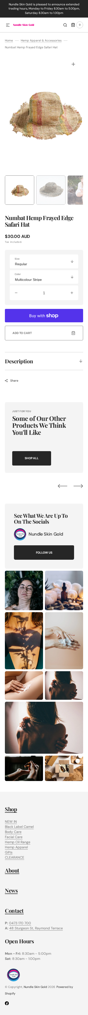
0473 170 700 (20, 923)
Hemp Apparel (16, 847)
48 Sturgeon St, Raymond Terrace (36, 928)
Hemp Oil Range (17, 842)
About (12, 870)
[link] (20, 534)
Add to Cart (22, 333)
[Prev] (62, 486)
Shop (11, 809)
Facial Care (13, 837)
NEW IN (11, 821)
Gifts (8, 852)
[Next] (78, 486)
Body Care (13, 832)
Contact (14, 910)
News (11, 890)
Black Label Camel (19, 826)
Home (9, 40)
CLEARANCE (14, 857)
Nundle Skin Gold (35, 987)
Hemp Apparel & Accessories (41, 40)
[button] (7, 25)
